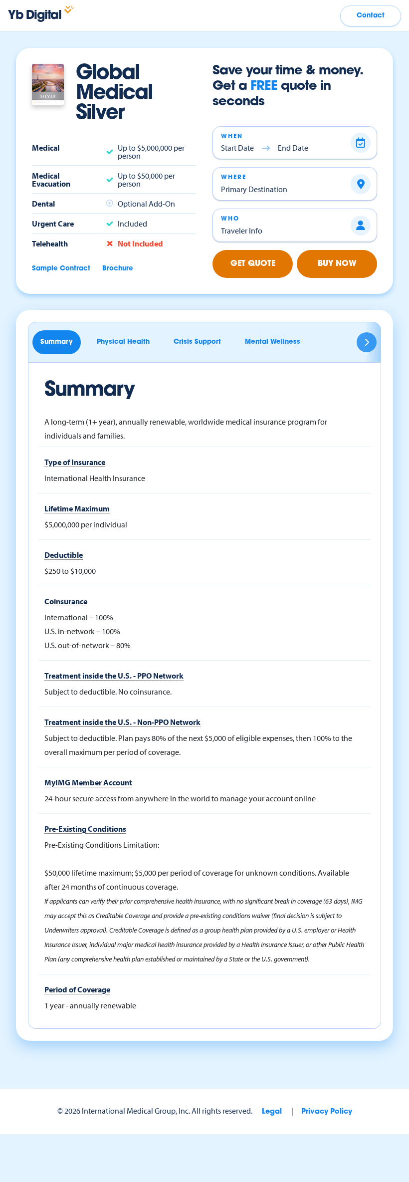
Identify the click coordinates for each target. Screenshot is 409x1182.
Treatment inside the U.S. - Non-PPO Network (122, 722)
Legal (272, 1112)
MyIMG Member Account (88, 782)
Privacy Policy (326, 1112)
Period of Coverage (77, 989)
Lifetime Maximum (77, 508)
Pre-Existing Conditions (85, 829)
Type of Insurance (74, 462)
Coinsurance (65, 601)
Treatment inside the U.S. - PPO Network (114, 676)
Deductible (63, 555)
